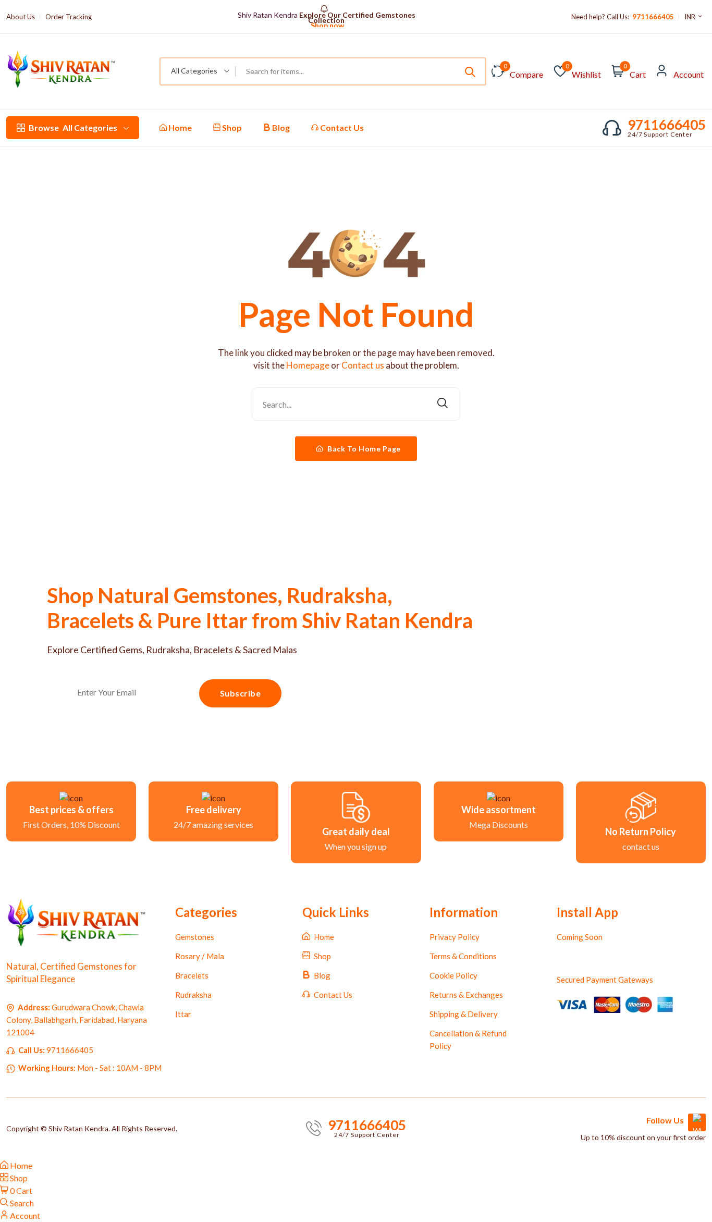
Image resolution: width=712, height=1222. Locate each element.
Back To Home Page (363, 448)
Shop (231, 127)
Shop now (326, 20)
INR (690, 16)
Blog (280, 127)
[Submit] (470, 71)
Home (179, 127)
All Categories (73, 127)
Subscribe (240, 693)
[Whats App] (697, 1122)
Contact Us (341, 127)
